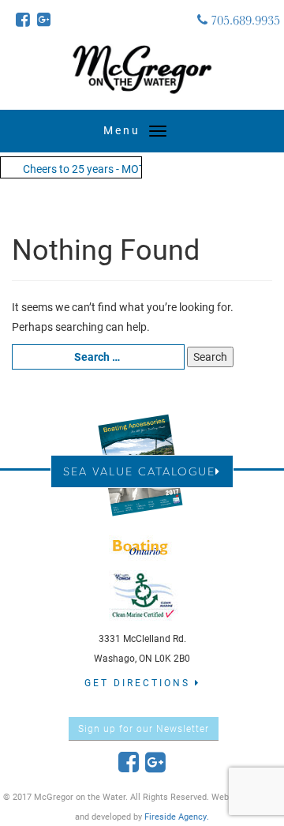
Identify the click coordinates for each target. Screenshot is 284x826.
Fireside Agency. (176, 816)
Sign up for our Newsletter (143, 728)
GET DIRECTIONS (139, 682)
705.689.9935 (243, 19)
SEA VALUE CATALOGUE (139, 471)
